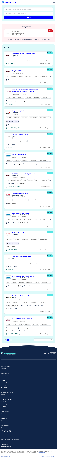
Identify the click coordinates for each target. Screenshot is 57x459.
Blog (2, 420)
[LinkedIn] (7, 431)
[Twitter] (10, 431)
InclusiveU (3, 394)
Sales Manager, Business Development (23, 276)
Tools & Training (4, 375)
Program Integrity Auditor (20, 111)
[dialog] (28, 454)
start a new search (45, 39)
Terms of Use (4, 441)
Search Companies (5, 373)
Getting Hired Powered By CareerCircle (9, 396)
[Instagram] (5, 431)
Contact (53, 353)
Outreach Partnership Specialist (21, 256)
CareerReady (4, 404)
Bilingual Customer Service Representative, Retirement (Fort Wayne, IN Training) (25, 90)
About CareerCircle (5, 411)
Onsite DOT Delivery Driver (20, 193)
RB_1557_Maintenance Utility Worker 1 (23, 174)
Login (45, 353)
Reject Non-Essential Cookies (47, 456)
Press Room (3, 427)
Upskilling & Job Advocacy (6, 401)
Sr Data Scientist (17, 70)
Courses (3, 380)
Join (48, 353)
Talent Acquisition (5, 389)
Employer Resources (5, 425)
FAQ (2, 413)
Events (2, 423)
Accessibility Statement (6, 446)
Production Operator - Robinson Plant (23, 53)
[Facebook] (2, 431)
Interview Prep (5, 382)
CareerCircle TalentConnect (7, 392)
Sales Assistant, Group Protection (22, 318)
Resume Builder (5, 378)
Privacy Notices (4, 444)
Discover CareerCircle (5, 366)
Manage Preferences (5, 449)
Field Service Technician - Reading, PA (23, 295)
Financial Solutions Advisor (20, 134)
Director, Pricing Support (19, 154)
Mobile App (4, 385)
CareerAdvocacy (4, 406)
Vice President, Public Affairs (20, 213)
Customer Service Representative (22, 233)
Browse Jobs (3, 371)
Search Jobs (3, 368)
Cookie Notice (42, 452)
